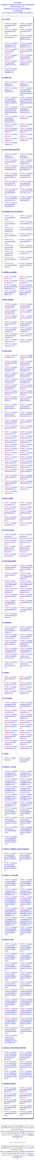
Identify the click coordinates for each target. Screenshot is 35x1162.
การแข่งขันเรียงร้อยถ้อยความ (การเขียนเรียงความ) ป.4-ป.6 (11, 45)
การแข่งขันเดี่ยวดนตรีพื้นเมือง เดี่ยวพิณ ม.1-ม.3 (26, 1101)
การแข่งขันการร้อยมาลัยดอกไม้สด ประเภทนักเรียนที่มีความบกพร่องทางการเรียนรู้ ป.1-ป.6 (26, 931)
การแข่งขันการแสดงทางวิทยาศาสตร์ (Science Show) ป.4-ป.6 (26, 190)
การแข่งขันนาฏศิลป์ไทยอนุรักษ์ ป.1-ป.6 (10, 512)
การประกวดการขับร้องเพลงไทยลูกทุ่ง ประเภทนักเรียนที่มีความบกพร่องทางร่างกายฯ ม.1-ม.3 (26, 1012)
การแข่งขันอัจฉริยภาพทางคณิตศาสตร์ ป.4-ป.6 (26, 83)
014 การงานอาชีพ (7, 698)
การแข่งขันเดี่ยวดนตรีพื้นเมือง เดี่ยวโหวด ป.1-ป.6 (10, 1095)
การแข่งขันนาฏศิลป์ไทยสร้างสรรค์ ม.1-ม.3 (26, 518)
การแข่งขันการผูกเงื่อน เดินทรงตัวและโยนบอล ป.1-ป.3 (11, 567)
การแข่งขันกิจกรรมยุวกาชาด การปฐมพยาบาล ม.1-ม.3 (26, 590)
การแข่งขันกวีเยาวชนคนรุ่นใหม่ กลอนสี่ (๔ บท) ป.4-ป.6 (26, 56)
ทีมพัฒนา (31, 1135)
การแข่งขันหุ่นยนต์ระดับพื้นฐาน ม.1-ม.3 (25, 678)
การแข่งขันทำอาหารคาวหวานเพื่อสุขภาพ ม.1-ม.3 (26, 742)
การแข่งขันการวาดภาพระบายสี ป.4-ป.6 (11, 317)
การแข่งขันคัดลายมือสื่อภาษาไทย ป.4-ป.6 (26, 25)
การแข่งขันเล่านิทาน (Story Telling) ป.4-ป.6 (10, 542)
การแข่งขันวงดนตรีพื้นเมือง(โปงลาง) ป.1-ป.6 (10, 1113)
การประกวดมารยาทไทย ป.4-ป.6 (11, 259)
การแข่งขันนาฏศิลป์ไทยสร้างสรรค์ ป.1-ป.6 (10, 518)
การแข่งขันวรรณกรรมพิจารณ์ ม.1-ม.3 (26, 31)
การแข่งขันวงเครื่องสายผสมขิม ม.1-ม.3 (11, 477)
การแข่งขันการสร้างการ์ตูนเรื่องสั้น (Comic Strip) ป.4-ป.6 (11, 636)
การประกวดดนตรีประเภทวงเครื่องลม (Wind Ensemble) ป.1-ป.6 (26, 414)
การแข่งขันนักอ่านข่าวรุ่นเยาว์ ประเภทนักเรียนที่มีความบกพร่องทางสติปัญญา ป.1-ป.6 (26, 811)
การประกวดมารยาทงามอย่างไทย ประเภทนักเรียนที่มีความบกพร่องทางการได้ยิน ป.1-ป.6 (10, 857)
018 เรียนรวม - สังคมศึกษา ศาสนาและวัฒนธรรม (15, 849)
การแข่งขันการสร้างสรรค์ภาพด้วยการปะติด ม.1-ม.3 (11, 335)
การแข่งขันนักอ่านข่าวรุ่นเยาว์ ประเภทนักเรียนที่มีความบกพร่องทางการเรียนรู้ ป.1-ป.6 (26, 821)
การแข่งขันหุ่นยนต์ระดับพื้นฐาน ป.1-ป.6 (10, 678)
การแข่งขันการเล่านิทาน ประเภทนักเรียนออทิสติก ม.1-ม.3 (26, 803)
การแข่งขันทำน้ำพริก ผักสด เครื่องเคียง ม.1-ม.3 (26, 736)
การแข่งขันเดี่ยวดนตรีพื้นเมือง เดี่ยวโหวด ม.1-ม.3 (26, 1095)
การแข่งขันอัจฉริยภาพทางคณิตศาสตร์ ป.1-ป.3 (11, 83)
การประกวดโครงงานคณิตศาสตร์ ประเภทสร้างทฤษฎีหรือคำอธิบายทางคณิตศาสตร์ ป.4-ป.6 (26, 91)
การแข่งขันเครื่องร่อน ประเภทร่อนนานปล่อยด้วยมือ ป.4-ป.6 (11, 167)
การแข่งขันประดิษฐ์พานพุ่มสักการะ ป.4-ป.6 (11, 716)
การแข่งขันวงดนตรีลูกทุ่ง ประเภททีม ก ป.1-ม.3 (26, 357)
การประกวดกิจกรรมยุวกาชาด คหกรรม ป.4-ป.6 (11, 590)
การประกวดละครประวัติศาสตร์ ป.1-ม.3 (26, 241)
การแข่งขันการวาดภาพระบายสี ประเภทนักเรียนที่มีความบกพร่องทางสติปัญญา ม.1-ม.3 (26, 957)
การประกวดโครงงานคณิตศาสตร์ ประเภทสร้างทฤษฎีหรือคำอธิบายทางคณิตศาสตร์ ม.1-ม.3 (11, 101)
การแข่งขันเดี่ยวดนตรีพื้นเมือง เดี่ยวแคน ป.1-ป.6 (10, 1107)
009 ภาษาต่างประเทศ (8, 530)
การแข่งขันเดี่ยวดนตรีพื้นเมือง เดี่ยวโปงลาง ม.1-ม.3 (26, 1089)
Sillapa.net (31, 1133)
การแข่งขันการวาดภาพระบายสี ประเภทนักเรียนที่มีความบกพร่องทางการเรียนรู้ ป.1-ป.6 (11, 976)
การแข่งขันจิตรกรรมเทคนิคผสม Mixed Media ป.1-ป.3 (11, 305)
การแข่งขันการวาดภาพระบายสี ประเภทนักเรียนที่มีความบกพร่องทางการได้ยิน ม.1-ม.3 (26, 947)
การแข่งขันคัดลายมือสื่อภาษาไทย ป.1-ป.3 (11, 25)
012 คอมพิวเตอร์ (6, 622)
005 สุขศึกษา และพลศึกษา (9, 272)
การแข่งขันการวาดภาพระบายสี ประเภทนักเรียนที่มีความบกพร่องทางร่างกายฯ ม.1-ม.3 (26, 966)
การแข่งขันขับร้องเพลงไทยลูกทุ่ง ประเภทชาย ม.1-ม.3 (11, 369)
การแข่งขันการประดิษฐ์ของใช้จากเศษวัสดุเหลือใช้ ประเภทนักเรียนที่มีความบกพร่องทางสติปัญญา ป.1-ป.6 (11, 912)
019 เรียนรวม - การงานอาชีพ (10, 875)
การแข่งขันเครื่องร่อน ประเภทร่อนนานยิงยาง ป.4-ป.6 (26, 161)
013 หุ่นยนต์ (5, 672)
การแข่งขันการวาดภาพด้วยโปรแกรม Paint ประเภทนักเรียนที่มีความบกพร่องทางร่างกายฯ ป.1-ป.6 (10, 1065)
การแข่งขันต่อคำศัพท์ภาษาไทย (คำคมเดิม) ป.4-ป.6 (26, 62)
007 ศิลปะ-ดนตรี (6, 351)
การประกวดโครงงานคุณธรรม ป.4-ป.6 (9, 229)
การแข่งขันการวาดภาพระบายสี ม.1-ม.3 (26, 317)
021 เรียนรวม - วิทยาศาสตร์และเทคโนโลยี (14, 1047)
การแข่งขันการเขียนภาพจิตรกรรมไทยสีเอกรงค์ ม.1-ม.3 (26, 323)
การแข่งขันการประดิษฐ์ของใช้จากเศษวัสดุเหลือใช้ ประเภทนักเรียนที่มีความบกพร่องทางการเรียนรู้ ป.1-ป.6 (26, 912)
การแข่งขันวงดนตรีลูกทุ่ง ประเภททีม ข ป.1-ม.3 (11, 363)
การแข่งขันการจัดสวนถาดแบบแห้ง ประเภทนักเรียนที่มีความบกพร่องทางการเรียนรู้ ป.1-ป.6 (26, 883)
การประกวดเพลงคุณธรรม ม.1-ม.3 (10, 223)
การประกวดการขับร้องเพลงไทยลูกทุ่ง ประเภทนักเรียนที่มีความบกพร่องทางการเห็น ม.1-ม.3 (26, 993)
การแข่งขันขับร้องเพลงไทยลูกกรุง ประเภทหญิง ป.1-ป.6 (26, 380)
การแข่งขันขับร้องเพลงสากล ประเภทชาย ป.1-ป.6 (26, 386)
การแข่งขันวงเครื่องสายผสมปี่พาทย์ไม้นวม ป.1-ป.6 (26, 477)
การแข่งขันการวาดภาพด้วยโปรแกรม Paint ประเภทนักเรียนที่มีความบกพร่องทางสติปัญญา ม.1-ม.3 (25, 1056)
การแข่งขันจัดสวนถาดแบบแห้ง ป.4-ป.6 (11, 726)
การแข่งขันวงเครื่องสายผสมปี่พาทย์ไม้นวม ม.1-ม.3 (11, 483)
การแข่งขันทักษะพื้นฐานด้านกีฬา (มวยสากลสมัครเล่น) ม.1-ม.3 (25, 286)
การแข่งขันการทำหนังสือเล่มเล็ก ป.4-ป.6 (26, 602)
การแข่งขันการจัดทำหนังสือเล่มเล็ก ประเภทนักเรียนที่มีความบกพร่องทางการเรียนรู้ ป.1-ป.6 (26, 830)
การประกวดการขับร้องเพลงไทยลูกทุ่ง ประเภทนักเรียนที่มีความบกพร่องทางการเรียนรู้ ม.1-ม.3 (26, 1022)
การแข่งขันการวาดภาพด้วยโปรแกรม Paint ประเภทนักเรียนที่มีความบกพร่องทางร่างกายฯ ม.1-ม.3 (25, 1065)
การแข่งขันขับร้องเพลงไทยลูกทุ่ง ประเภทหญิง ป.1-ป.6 (26, 369)
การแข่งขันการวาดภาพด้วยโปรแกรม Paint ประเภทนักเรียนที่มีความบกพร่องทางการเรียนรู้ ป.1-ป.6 (10, 1075)
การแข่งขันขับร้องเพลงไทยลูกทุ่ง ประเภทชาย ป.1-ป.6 (26, 363)
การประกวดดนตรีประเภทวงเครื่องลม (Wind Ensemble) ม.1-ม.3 (11, 421)
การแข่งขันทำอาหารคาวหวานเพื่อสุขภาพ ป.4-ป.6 (11, 742)
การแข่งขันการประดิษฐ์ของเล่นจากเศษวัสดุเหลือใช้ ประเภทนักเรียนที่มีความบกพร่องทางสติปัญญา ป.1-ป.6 (11, 921)
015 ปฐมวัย (5, 753)
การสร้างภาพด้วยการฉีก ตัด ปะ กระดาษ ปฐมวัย (24, 759)
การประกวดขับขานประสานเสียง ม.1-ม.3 (11, 427)
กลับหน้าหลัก (16, 1136)
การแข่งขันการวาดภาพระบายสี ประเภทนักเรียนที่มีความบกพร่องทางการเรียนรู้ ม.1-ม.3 (26, 976)
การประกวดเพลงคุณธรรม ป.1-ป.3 (10, 217)
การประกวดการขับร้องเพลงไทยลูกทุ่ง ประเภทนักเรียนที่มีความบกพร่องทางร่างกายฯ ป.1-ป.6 (11, 1012)
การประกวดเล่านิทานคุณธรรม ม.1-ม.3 (9, 253)
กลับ (21, 1136)
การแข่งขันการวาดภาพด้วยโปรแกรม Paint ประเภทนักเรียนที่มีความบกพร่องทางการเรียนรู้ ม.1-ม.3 (25, 1075)
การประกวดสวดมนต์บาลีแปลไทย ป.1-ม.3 (11, 265)
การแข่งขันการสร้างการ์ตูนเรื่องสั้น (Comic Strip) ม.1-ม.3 (26, 636)
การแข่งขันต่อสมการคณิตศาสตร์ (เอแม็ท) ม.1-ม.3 (26, 130)
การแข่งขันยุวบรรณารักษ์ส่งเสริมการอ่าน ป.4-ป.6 (26, 609)
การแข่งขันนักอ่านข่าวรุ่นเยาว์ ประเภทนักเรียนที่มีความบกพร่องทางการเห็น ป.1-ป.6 (11, 811)
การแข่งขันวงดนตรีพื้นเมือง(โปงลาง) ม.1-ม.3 (26, 1113)
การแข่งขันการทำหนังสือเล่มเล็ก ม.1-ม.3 (11, 609)
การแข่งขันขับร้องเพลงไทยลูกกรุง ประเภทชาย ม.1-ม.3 (11, 380)
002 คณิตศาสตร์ (6, 77)
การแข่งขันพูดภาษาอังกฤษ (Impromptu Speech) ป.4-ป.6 (10, 536)
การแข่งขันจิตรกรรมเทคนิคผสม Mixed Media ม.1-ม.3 (11, 311)
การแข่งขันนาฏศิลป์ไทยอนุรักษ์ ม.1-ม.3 (26, 512)
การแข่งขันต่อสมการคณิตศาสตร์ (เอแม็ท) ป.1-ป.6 (11, 130)
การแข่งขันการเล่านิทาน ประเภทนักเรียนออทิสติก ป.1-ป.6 (11, 803)
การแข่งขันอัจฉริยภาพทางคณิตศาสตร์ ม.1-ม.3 (11, 89)
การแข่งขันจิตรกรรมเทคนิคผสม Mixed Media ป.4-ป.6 (26, 305)
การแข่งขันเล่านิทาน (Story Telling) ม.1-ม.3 (25, 542)
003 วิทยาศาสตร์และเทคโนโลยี (11, 149)
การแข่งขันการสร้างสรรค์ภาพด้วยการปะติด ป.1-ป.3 (11, 329)
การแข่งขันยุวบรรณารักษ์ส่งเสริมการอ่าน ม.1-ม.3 (11, 615)
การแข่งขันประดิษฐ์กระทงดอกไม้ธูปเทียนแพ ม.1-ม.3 (26, 716)
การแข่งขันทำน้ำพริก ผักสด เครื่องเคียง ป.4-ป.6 (11, 736)
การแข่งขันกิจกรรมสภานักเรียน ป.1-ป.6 (11, 596)
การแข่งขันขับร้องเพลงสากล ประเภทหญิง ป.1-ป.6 (26, 392)
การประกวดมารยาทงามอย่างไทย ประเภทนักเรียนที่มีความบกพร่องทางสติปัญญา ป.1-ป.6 (25, 857)
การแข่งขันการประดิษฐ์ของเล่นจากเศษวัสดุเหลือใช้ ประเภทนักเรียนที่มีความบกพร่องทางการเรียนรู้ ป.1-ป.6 (26, 921)
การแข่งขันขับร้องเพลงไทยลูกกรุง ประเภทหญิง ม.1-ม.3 (11, 386)
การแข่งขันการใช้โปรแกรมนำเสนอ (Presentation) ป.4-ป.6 (11, 656)
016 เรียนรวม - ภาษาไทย (9, 767)
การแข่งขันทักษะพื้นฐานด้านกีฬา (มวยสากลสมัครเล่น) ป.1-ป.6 (10, 286)
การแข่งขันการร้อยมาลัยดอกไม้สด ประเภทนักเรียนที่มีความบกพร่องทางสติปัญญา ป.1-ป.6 (11, 931)
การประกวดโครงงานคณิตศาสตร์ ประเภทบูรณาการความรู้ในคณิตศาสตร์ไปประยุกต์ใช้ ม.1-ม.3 (11, 110)
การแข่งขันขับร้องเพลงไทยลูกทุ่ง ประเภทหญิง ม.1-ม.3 (11, 374)
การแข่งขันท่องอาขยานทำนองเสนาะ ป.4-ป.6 (26, 51)
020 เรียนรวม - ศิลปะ (8, 939)
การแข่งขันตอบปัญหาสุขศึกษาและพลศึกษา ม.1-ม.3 (25, 292)
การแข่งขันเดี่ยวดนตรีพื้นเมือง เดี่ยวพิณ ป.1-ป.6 (10, 1101)
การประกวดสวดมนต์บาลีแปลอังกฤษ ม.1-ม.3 (26, 265)
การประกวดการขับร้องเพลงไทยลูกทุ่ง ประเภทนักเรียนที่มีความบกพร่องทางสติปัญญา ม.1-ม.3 (26, 1003)
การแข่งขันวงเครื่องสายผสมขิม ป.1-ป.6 (26, 471)
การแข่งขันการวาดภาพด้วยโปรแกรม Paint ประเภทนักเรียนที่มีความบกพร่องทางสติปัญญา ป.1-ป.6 (10, 1056)
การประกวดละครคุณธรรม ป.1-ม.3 (10, 241)
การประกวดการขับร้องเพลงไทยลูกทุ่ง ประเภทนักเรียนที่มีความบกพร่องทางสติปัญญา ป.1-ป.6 (11, 1003)
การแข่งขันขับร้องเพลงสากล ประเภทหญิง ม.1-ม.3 (11, 398)
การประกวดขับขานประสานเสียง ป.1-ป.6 (26, 421)
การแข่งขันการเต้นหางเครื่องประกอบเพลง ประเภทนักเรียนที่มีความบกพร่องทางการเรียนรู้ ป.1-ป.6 (11, 1039)
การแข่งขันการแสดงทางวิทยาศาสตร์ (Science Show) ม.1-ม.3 (11, 198)
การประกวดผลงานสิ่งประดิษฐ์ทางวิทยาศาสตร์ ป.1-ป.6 (26, 198)
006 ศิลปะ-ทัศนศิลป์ (7, 299)
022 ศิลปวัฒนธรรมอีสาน (9, 1083)
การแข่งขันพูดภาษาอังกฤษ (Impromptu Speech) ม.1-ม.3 (25, 536)
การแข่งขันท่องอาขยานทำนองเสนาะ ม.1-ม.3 (11, 56)
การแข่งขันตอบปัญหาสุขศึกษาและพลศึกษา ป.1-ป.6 (10, 292)
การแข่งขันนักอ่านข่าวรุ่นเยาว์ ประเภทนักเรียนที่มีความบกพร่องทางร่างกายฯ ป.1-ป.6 (11, 821)
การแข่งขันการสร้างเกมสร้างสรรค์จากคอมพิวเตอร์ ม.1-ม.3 (26, 650)
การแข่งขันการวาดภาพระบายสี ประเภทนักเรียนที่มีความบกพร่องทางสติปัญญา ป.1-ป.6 (11, 957)
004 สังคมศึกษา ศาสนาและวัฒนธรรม (12, 211)
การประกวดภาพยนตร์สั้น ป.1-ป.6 (11, 235)
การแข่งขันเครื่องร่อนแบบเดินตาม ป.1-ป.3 (11, 161)
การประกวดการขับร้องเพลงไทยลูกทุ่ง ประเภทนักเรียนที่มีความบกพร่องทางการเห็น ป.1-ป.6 (11, 993)
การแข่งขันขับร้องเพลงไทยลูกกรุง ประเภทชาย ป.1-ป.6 (26, 374)
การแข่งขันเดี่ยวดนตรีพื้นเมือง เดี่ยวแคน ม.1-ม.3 (26, 1107)
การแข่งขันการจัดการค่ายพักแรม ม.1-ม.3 (11, 575)
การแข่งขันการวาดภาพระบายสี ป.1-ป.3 (26, 311)
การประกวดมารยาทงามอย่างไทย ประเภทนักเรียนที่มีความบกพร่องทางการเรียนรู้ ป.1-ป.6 (10, 866)
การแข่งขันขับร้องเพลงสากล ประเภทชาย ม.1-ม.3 (11, 392)
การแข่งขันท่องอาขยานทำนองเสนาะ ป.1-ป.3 (11, 51)
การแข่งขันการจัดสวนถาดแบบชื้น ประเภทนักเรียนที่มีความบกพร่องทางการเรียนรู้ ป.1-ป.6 (11, 883)
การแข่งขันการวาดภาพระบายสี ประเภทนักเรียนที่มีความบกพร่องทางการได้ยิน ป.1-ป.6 (11, 947)
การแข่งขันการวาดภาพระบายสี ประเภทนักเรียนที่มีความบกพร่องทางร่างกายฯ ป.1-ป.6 (11, 966)
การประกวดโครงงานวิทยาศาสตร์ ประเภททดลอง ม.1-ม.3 (11, 183)
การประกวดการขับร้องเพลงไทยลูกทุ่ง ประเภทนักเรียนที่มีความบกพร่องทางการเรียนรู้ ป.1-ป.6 (11, 1022)
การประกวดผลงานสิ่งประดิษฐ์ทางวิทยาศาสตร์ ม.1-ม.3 (11, 204)
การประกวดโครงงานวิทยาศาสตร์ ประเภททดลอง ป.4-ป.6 (26, 175)
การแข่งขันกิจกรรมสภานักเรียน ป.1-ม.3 (26, 596)
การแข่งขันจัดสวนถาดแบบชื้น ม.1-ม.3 (26, 726)
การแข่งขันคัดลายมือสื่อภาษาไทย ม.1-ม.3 (11, 31)
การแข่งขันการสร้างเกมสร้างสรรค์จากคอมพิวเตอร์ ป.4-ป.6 (11, 650)
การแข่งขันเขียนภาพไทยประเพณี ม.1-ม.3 (11, 323)
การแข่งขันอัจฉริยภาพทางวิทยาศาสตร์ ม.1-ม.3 (26, 155)
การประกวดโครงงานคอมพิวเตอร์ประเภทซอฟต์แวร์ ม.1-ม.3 (26, 628)
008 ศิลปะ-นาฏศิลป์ (7, 498)
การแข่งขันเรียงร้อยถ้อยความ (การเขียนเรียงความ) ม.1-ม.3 (26, 45)
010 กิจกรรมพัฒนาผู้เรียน (9, 561)
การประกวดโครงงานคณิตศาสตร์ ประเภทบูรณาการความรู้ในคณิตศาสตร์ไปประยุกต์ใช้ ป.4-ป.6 (26, 101)
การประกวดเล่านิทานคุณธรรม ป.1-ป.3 (9, 247)
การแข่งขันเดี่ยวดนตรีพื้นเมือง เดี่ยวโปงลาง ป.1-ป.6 (10, 1089)
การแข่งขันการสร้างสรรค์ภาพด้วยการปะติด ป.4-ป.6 (26, 329)
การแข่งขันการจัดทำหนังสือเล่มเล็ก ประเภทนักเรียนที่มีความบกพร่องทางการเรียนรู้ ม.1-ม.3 (11, 840)
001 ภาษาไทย (6, 19)
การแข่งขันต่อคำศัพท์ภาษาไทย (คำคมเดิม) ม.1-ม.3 (11, 70)
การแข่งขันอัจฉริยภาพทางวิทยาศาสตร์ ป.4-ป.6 (11, 155)
